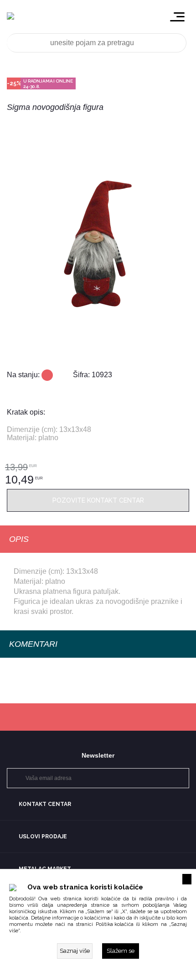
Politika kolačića (115, 924)
